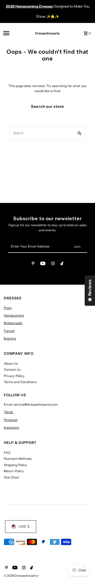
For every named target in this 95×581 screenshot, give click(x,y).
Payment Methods (18, 459)
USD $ (24, 526)
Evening (10, 338)
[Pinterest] (33, 264)
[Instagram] (53, 264)
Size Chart (11, 477)
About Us (11, 363)
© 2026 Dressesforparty (21, 575)
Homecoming (14, 315)
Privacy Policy (14, 376)
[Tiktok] (62, 264)
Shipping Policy (15, 465)
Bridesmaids (13, 323)
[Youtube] (42, 264)
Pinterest (10, 420)
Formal (9, 331)
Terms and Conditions (20, 382)
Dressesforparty (47, 33)
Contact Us (12, 369)
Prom (8, 308)
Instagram (11, 427)
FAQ (7, 452)
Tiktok (8, 412)
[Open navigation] (14, 33)
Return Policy (14, 471)
